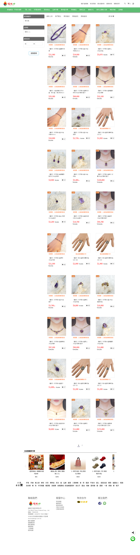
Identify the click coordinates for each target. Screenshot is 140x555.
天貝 (46, 483)
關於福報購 (84, 4)
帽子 (117, 485)
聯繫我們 (117, 4)
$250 (99, 477)
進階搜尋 (34, 53)
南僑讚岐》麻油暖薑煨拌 (65, 485)
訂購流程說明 (60, 509)
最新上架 (49, 16)
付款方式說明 (60, 507)
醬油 (83, 485)
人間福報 (30, 528)
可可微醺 (41, 485)
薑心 (97, 483)
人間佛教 (75, 483)
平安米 (92, 483)
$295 (57, 477)
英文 (57, 483)
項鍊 (87, 485)
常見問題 (93, 4)
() (130, 3)
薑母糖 (93, 485)
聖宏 (27, 32)
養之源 (37, 483)
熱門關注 (58, 16)
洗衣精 (28, 485)
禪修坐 (52, 483)
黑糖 (110, 485)
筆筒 (109, 483)
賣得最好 (67, 16)
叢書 (101, 485)
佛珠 (42, 483)
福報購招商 (31, 522)
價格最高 (84, 16)
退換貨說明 (59, 505)
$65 (36, 477)
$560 (78, 477)
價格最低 (75, 16)
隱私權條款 (101, 4)
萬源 (87, 483)
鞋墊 (121, 483)
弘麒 (64, 483)
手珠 (27, 483)
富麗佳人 (116, 483)
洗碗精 (53, 485)
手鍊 (32, 483)
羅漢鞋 (47, 485)
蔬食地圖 (30, 530)
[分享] (132, 532)
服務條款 (109, 4)
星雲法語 (104, 483)
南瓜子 (78, 485)
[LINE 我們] (132, 539)
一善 (105, 485)
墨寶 (69, 483)
